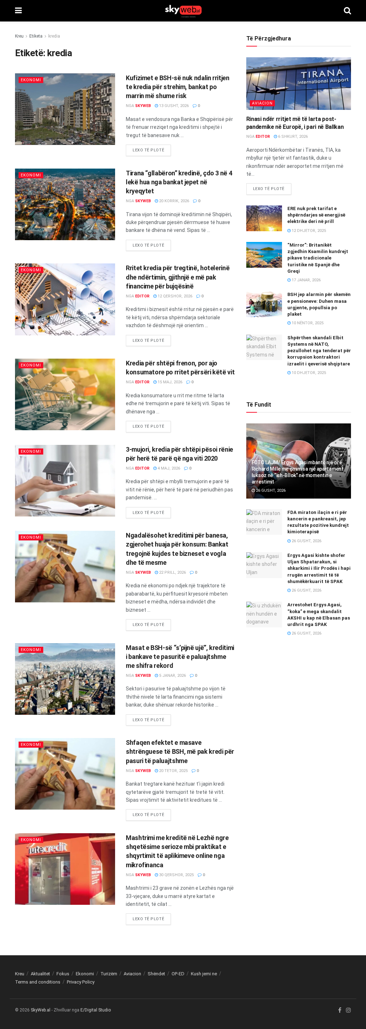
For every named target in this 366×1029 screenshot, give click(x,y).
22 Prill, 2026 (172, 572)
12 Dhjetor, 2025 (308, 230)
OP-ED (178, 973)
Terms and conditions (37, 982)
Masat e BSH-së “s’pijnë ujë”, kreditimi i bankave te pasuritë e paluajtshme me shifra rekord (180, 656)
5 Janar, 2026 (172, 675)
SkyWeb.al (40, 1010)
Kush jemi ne (204, 973)
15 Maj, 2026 (169, 382)
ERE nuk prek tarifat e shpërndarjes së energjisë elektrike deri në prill (316, 215)
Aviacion (262, 103)
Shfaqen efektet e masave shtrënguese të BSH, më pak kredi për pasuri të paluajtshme (180, 751)
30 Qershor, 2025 (176, 875)
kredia (54, 36)
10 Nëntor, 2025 (307, 323)
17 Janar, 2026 (306, 280)
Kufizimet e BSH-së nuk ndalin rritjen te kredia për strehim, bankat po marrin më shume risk (177, 86)
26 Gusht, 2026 (270, 490)
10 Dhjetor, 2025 (308, 372)
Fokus (62, 973)
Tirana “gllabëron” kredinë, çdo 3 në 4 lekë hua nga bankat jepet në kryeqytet (179, 182)
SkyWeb (143, 105)
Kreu (19, 36)
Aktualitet (40, 973)
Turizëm (108, 973)
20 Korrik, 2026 (173, 201)
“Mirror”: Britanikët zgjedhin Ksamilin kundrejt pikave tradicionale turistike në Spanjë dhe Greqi (317, 258)
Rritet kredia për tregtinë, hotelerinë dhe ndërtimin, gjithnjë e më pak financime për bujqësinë (177, 277)
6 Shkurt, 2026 (292, 136)
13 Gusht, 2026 (173, 105)
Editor (142, 296)
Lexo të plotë (148, 150)
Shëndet (156, 973)
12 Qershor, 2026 (174, 296)
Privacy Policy (80, 982)
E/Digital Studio (95, 1010)
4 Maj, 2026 (168, 468)
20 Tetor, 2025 (173, 770)
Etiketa (36, 36)
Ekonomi (31, 80)
